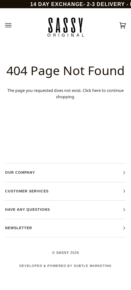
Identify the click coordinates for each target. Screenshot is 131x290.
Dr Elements (40, 286)
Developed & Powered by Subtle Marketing (65, 265)
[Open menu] (14, 25)
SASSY (62, 253)
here (96, 90)
